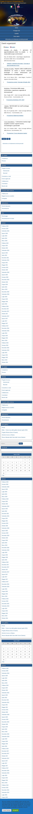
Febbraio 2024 (5, 243)
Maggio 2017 (5, 323)
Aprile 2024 (4, 238)
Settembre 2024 (5, 231)
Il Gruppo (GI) (16, 30)
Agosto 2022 (5, 252)
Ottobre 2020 (5, 269)
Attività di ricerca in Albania (8, 435)
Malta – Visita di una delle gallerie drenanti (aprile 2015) (14, 430)
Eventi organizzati (9, 43)
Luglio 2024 (4, 235)
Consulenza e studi (6, 176)
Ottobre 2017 (5, 313)
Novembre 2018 (5, 291)
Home (16, 28)
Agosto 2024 (5, 233)
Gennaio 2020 (5, 277)
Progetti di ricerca (6, 168)
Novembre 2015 (5, 347)
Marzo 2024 (4, 240)
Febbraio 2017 (5, 325)
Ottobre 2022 (5, 248)
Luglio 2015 (4, 352)
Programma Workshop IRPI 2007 (15, 100)
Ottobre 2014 (5, 362)
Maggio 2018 (5, 301)
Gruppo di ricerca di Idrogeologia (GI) (11, 1)
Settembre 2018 (5, 294)
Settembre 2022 (5, 250)
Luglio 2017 (4, 321)
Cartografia (4, 198)
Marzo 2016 (4, 340)
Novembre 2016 (5, 328)
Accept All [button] (15, 810)
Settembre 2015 (5, 350)
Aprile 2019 (4, 287)
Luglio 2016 (4, 333)
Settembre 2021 (5, 260)
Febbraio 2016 (5, 342)
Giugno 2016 (5, 335)
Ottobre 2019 (5, 282)
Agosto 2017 (5, 318)
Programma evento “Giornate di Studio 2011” (19, 82)
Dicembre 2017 (5, 308)
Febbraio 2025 (5, 226)
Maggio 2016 (5, 338)
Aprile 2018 (4, 304)
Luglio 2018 (4, 296)
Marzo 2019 (4, 289)
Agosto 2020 (5, 274)
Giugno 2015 (5, 355)
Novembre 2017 (5, 311)
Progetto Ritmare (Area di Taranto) (10, 432)
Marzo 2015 (4, 360)
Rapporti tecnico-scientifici (8, 196)
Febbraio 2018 (5, 306)
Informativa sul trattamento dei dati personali (16, 39)
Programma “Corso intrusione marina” (17, 133)
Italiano (14, 7)
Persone (4, 160)
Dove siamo (16, 36)
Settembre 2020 (5, 272)
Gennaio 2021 (5, 267)
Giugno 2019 (5, 284)
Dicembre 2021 (5, 257)
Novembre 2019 (5, 279)
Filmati (3, 427)
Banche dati (4, 186)
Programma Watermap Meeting (15, 115)
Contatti (17, 33)
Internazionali (6, 170)
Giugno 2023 (5, 245)
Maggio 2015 (5, 357)
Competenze (5, 158)
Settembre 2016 (5, 330)
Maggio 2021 (5, 265)
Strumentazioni (5, 208)
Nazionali (5, 173)
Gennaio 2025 (5, 228)
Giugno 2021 (5, 262)
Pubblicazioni (5, 193)
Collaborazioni (5, 181)
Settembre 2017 (5, 316)
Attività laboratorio (6, 206)
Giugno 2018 (5, 299)
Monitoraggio (5, 216)
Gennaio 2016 (5, 345)
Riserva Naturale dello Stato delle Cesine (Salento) (13, 437)
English (21, 7)
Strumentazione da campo (8, 218)
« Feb (3, 475)
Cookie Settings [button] (6, 810)
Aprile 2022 (4, 255)
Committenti (4, 183)
